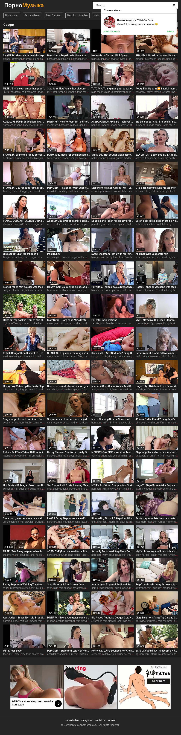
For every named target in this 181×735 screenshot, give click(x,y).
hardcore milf (149, 554)
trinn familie (126, 257)
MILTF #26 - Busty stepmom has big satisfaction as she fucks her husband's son (24, 551)
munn (25, 323)
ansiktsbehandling (57, 191)
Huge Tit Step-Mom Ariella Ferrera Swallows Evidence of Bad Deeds (157, 485)
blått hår (165, 356)
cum (142, 191)
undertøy (89, 290)
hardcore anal (120, 389)
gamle (94, 587)
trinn (115, 257)
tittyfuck (151, 191)
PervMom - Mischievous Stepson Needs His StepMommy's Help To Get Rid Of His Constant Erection (112, 287)
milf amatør (33, 455)
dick (40, 257)
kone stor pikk (31, 125)
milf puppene (149, 158)
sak (49, 356)
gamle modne (124, 158)
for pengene (54, 158)
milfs (81, 257)
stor (107, 58)
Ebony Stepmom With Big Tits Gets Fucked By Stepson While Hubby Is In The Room (24, 584)
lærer (28, 224)
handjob (95, 125)
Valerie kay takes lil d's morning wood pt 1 (157, 220)
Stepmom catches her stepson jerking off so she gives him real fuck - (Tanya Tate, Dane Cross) (68, 419)
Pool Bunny (53, 253)
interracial (8, 455)
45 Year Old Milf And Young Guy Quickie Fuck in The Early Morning (157, 419)
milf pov (99, 191)
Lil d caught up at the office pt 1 (20, 253)
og (137, 621)
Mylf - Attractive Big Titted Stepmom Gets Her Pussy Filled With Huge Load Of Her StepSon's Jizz (157, 320)
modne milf (103, 92)
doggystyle (43, 92)
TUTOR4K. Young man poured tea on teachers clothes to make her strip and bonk (112, 88)
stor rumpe (59, 92)
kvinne (123, 58)
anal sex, (151, 257)
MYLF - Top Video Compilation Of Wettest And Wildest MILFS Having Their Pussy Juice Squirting (112, 485)
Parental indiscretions (104, 320)
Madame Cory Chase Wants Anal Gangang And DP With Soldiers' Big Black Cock (112, 386)
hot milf (161, 455)
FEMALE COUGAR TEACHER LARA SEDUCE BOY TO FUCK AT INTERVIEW (24, 220)
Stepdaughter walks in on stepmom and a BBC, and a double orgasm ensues (157, 452)
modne (140, 58)
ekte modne (71, 422)
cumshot (52, 389)
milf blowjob (65, 58)
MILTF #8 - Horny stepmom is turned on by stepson (68, 121)
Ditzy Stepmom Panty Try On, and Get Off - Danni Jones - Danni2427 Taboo (157, 617)
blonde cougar (154, 125)
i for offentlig (13, 323)
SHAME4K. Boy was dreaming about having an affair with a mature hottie (68, 353)
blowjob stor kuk (82, 58)
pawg (109, 257)
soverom (155, 356)
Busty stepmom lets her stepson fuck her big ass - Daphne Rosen (157, 518)
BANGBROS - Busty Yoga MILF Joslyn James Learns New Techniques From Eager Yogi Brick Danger (157, 154)
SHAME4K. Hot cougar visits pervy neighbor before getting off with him (112, 154)
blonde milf (18, 290)
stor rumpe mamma (164, 521)
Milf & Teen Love (12, 650)
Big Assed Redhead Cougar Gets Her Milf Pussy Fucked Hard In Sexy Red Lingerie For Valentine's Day (112, 617)
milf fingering (151, 389)
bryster (115, 58)
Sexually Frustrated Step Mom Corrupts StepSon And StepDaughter (112, 551)
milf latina (162, 224)
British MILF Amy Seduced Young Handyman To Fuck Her (112, 353)
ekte (17, 654)
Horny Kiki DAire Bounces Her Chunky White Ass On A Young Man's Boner (112, 650)
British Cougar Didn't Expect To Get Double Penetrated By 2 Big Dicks (24, 353)
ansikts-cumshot (39, 554)
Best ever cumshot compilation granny (68, 386)
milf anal (162, 257)
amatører (17, 257)
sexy (138, 158)
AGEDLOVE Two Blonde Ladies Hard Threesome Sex (24, 121)
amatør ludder (58, 290)
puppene (71, 92)
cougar (161, 58)
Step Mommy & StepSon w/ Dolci (65, 584)
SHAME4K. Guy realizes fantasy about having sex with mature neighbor (24, 187)
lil (136, 224)
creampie (52, 323)
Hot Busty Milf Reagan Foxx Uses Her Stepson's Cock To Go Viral (24, 485)
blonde (7, 58)
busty (87, 125)
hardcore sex (109, 455)
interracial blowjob (118, 521)
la (48, 290)
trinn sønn (120, 323)
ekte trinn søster (30, 654)
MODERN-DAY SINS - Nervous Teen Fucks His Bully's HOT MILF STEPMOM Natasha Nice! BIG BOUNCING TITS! (112, 452)
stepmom (52, 125)
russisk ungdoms (42, 191)
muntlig (27, 58)
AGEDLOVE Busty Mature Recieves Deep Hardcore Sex (112, 121)
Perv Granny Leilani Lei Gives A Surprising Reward (157, 353)
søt (103, 257)
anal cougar (15, 356)
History (98, 15)
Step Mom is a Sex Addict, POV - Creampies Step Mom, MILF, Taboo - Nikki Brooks (112, 187)
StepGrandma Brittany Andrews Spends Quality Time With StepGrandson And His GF (157, 584)
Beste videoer (32, 15)
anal (5, 356)
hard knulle (25, 422)
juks (87, 257)
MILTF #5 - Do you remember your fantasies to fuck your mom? (24, 88)
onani (113, 125)
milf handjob (106, 587)
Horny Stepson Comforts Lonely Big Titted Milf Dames (68, 452)
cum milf (102, 356)
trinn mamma (84, 92)
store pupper (81, 224)
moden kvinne (113, 191)
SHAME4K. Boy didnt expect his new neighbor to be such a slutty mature (157, 55)
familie (157, 92)
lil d (137, 191)
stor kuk (45, 224)
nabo (94, 158)
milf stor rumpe (128, 554)
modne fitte (78, 521)
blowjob (83, 158)
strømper (17, 58)
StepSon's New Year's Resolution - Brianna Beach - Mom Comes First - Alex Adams (68, 88)
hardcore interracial (150, 654)
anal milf (140, 257)
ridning (112, 356)
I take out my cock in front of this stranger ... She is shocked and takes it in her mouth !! (24, 320)
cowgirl (130, 356)
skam (36, 58)
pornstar (133, 389)
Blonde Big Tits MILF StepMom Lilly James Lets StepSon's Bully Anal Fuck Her (112, 518)
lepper (131, 58)
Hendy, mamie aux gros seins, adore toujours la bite (68, 287)
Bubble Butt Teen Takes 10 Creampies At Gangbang (24, 452)
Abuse (111, 720)
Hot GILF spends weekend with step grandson (157, 287)
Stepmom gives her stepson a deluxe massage (24, 518)
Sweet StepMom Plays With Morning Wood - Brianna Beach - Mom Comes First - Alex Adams (112, 253)
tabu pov (127, 191)
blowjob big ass (127, 422)
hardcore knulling (146, 422)
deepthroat (75, 455)
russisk (111, 158)
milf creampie (108, 290)
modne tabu (88, 323)
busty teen (150, 58)
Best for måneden (77, 15)
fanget (7, 257)
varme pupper (110, 554)
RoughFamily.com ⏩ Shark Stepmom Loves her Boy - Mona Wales (157, 88)
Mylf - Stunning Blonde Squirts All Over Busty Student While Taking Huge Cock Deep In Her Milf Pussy (112, 419)
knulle (6, 92)
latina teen (150, 224)
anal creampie (86, 488)
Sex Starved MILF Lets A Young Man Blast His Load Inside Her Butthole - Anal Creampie (68, 485)
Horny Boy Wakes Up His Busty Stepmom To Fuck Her (24, 386)
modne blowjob (34, 158)
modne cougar (70, 158)
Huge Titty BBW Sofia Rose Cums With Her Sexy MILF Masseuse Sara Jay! (157, 386)
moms (175, 92)
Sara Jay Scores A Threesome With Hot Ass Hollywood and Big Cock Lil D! (157, 650)
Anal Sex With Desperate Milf (152, 253)
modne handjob (38, 323)
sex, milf (78, 191)
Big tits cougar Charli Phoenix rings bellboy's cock (157, 121)
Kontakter (100, 720)
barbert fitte (75, 356)
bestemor (123, 125)
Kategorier (87, 720)
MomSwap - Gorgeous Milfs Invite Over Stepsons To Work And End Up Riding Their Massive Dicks (68, 320)
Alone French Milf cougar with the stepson (24, 287)
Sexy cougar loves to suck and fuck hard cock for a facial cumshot (24, 419)
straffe (166, 92)
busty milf (35, 488)
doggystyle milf (28, 389)
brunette (20, 158)
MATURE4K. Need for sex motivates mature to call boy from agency (68, 154)
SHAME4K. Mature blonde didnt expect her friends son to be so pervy (24, 55)
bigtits (171, 257)
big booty (170, 158)
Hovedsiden (11, 15)
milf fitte (113, 422)
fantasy (7, 191)
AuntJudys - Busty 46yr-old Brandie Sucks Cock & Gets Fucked (24, 617)
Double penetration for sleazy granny (112, 220)
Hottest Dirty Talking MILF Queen (109, 55)
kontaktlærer (118, 92)
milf (49, 92)
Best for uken (53, 15)
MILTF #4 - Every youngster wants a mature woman (68, 617)
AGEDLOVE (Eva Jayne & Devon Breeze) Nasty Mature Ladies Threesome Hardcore (68, 551)
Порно (13, 5)
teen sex (131, 92)
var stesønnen (55, 422)
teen (140, 224)
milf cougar (97, 58)
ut (4, 323)
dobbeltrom (143, 455)
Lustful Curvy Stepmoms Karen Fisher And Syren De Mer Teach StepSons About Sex (68, 518)
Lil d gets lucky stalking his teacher (156, 187)
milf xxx (24, 621)
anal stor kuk (104, 389)
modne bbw (44, 389)
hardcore (52, 58)
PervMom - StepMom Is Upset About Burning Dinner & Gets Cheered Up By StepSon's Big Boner (68, 55)
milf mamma (29, 92)
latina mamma (33, 290)
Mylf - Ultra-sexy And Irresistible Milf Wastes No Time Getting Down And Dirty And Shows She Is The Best (157, 551)
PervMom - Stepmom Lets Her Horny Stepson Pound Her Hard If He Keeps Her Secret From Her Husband (68, 650)
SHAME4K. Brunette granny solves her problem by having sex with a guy (24, 154)
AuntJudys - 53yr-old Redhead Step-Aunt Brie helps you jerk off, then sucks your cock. (112, 584)
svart (6, 587)
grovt (150, 92)
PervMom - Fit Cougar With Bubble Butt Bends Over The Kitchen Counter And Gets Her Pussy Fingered (68, 187)
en (92, 191)
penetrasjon (98, 224)
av (137, 488)
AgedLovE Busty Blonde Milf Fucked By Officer (68, 220)
